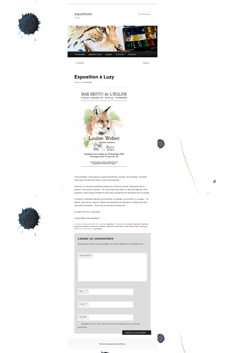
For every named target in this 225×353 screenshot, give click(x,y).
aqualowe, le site (95, 54)
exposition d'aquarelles (115, 226)
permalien (98, 228)
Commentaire (85, 255)
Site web (83, 316)
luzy (136, 226)
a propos (108, 54)
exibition (102, 226)
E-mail (83, 304)
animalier (129, 224)
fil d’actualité (80, 54)
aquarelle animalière (81, 226)
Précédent (79, 63)
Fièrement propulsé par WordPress (112, 344)
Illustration (132, 54)
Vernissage (143, 226)
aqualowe (83, 13)
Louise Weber (129, 226)
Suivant (147, 63)
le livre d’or (120, 54)
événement (94, 226)
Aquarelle (144, 224)
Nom (83, 291)
